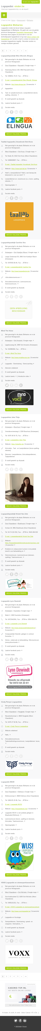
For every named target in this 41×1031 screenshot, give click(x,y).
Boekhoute (21, 523)
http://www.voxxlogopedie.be (20, 911)
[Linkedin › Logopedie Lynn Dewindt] (16, 659)
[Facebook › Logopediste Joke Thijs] (11, 469)
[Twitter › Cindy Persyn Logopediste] (7, 756)
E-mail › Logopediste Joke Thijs (15, 440)
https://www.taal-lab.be (18, 168)
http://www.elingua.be (18, 84)
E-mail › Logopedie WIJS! (13, 804)
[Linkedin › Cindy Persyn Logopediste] (16, 756)
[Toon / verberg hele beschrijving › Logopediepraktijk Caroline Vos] (22, 277)
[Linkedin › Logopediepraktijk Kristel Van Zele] (16, 574)
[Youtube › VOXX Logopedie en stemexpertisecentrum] (21, 941)
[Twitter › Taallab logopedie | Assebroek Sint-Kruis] (7, 198)
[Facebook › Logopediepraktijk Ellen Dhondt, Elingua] (11, 112)
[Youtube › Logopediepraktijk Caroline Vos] (21, 296)
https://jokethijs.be (17, 444)
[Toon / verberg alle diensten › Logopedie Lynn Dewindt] (22, 641)
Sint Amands (18, 340)
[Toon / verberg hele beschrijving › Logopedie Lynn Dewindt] (22, 635)
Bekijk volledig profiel (16, 134)
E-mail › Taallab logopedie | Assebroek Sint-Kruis (21, 164)
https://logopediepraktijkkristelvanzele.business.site (22, 543)
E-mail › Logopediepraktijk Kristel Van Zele (19, 536)
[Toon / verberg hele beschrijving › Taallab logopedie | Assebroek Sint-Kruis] (22, 174)
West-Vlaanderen (10, 152)
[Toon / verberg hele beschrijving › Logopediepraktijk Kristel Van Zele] (22, 550)
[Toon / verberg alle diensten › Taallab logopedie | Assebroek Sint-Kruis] (22, 180)
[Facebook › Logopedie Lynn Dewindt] (11, 659)
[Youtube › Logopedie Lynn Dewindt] (21, 659)
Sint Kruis (21, 152)
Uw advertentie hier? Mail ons (20, 1005)
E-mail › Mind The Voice (13, 353)
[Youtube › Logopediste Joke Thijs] (21, 469)
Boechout (17, 427)
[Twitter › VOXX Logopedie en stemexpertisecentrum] (7, 941)
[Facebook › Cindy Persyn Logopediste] (11, 756)
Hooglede (21, 712)
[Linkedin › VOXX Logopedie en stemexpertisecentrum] (16, 941)
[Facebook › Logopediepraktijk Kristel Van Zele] (11, 574)
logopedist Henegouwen (24, 32)
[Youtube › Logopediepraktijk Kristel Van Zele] (21, 574)
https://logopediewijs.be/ (19, 809)
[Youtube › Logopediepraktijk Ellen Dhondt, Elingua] (21, 112)
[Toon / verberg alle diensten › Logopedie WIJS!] (22, 820)
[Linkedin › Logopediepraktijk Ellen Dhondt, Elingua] (16, 112)
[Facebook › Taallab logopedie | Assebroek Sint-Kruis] (11, 198)
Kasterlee (17, 611)
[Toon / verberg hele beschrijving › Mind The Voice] (22, 364)
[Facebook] (20, 1020)
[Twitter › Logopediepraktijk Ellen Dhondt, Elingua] (7, 112)
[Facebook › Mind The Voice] (11, 385)
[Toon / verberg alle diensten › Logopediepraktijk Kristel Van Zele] (22, 556)
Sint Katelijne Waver (20, 252)
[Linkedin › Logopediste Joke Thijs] (16, 469)
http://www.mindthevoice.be (20, 357)
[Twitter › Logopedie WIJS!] (7, 838)
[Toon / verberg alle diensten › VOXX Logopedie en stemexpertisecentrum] (22, 922)
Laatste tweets (11, 376)
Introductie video (24, 376)
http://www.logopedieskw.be (20, 271)
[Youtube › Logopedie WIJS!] (21, 838)
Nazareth (21, 65)
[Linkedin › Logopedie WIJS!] (16, 838)
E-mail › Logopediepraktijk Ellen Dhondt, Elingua (21, 80)
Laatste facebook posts (14, 103)
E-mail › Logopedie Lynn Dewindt (16, 624)
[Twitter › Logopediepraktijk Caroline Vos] (7, 296)
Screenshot (31, 84)
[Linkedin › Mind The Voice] (16, 385)
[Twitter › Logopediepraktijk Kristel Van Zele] (7, 574)
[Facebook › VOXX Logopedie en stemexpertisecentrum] (11, 941)
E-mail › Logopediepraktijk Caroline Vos (18, 267)
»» (26, 50)
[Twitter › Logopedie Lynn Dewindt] (7, 659)
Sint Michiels (22, 892)
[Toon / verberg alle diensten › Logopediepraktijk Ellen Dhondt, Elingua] (22, 94)
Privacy (25, 1026)
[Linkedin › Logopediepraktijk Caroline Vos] (16, 296)
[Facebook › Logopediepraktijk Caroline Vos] (11, 296)
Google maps (30, 65)
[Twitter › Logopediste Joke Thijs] (7, 469)
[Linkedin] (25, 1020)
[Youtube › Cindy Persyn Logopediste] (21, 756)
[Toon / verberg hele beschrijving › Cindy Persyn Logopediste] (22, 735)
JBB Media (19, 1026)
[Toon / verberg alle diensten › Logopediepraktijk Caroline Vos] (22, 283)
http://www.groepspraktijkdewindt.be (23, 628)
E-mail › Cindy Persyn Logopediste (16, 726)
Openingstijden (11, 185)
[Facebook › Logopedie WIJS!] (11, 838)
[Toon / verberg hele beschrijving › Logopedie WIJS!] (22, 814)
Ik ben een (31, 2)
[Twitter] (16, 1020)
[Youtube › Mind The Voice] (21, 385)
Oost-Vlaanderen (10, 65)
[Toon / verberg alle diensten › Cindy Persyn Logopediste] (22, 741)
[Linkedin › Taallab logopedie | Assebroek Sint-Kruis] (16, 198)
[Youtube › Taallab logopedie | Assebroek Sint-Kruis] (21, 198)
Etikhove (21, 792)
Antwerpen (8, 252)
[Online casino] (20, 984)
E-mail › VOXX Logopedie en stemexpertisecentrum (22, 907)
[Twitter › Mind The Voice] (7, 385)
